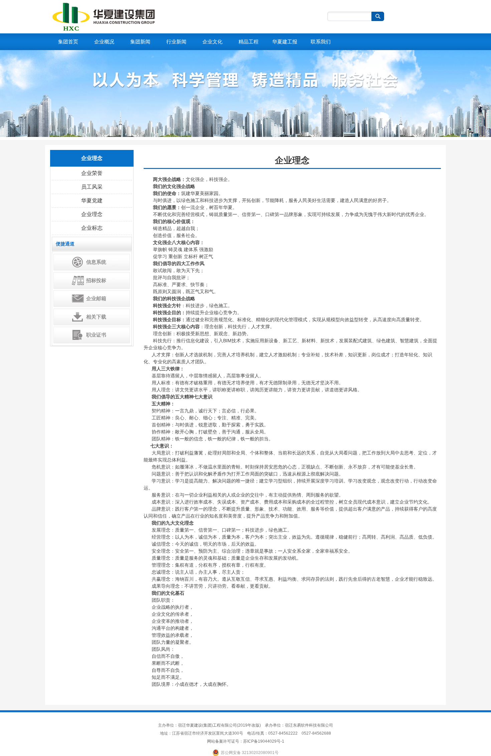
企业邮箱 (96, 298)
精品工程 (248, 41)
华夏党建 (92, 200)
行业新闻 (176, 41)
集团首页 (68, 41)
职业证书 (96, 335)
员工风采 (92, 187)
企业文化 (212, 41)
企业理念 (92, 214)
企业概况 (104, 41)
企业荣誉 (92, 173)
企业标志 (92, 228)
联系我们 (321, 41)
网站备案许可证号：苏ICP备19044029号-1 (245, 741)
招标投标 (96, 280)
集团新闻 (140, 41)
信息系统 (96, 262)
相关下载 (96, 317)
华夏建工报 (284, 41)
